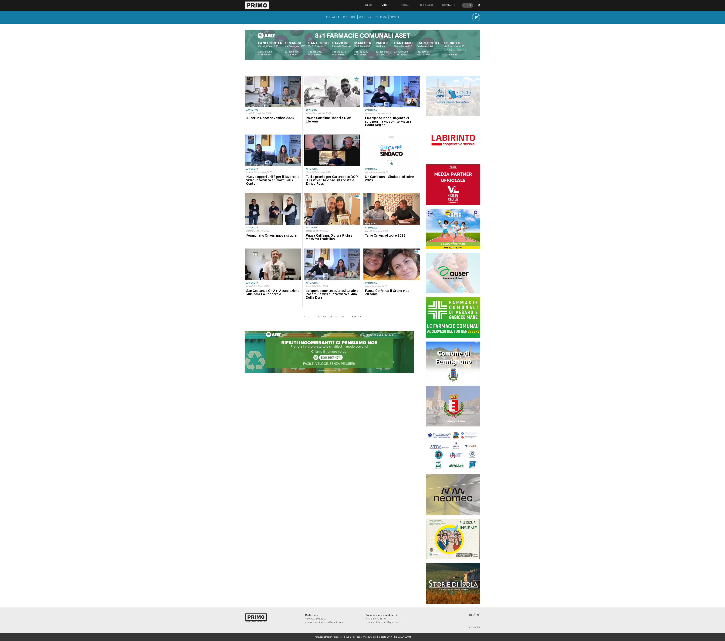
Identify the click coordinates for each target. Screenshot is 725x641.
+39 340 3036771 (376, 618)
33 (330, 316)
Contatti (448, 5)
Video (385, 5)
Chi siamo (426, 5)
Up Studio (474, 627)
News (369, 5)
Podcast (405, 5)
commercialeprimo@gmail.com (383, 622)
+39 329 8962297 (315, 618)
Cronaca (349, 17)
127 (354, 316)
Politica (381, 17)
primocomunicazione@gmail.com (324, 622)
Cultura (365, 17)
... (313, 316)
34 (336, 316)
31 (318, 316)
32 (324, 316)
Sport (394, 17)
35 (342, 316)
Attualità (332, 17)
